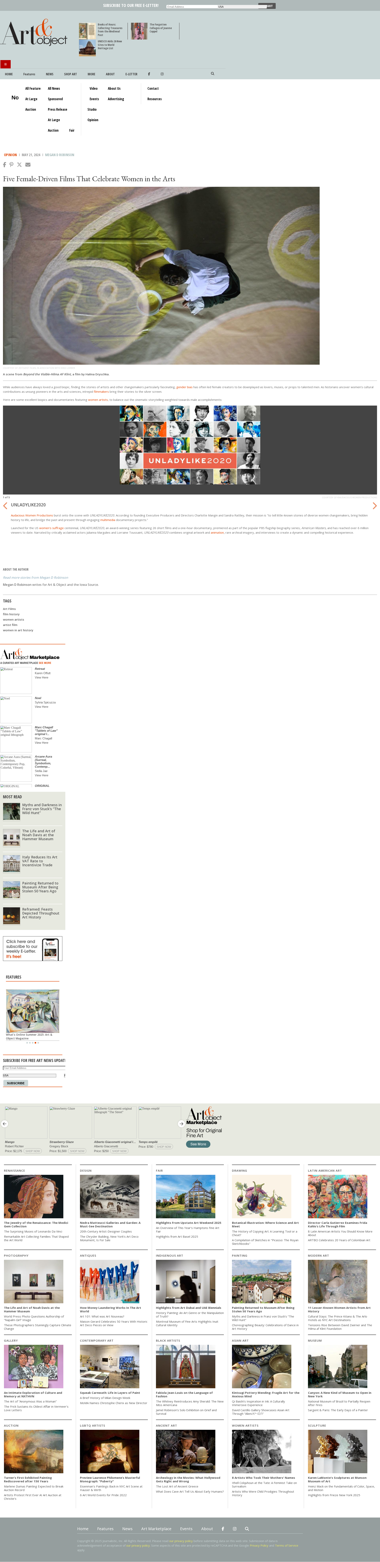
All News (54, 88)
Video (94, 88)
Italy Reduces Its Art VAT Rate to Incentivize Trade (39, 861)
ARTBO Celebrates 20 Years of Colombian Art (339, 1240)
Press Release (57, 109)
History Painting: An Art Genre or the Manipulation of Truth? (190, 1314)
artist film (10, 625)
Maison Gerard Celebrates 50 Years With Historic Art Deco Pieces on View (113, 1323)
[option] (190, 472)
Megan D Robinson (59, 154)
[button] (4, 165)
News (49, 74)
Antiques (88, 1255)
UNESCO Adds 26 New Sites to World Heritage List (110, 44)
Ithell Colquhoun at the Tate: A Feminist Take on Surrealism (264, 1484)
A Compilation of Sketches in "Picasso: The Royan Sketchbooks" (265, 1242)
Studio (92, 109)
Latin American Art (325, 1170)
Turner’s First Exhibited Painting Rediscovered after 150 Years (28, 1479)
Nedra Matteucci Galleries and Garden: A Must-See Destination (110, 1224)
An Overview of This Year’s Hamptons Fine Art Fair (187, 1229)
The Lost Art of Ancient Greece (177, 1486)
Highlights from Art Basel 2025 (177, 1236)
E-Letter (131, 74)
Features (29, 74)
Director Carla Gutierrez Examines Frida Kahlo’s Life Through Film (337, 1224)
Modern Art (318, 1255)
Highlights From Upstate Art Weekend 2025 (188, 1223)
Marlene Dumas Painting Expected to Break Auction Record (33, 1488)
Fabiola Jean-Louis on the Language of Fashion (184, 1394)
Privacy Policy (259, 1545)
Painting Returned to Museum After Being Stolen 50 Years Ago (40, 887)
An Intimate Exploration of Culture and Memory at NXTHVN (33, 1394)
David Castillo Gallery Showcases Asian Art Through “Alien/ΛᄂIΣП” (260, 1412)
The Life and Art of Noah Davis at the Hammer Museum (38, 835)
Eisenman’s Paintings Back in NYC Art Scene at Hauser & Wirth (111, 1488)
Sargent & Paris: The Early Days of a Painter (338, 1410)
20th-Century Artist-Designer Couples (106, 1231)
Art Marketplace (156, 1528)
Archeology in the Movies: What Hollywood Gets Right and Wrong (188, 1479)
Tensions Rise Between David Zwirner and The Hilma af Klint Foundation (340, 1327)
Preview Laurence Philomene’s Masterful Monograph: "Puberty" (110, 1479)
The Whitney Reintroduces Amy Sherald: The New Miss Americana (190, 1403)
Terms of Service (286, 1545)
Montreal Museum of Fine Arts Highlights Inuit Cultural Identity (187, 1323)
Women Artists (245, 1425)
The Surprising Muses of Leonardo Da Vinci (33, 1231)
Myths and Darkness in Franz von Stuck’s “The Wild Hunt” (42, 808)
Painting (239, 1255)
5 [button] (38, 1043)
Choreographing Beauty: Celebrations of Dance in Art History (265, 1327)
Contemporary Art (97, 1340)
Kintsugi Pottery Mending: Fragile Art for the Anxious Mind (265, 1394)
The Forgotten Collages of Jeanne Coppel (161, 28)
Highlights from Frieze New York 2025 (334, 1495)
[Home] (35, 46)
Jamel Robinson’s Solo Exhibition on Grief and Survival (186, 1412)
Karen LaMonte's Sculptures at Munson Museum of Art (337, 1479)
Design (86, 1170)
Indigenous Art (169, 1255)
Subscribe (16, 1083)
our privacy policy (181, 1541)
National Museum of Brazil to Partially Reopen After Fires (339, 1403)
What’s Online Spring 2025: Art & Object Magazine (28, 1036)
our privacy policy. (138, 1545)
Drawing (239, 1170)
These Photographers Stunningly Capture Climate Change (37, 1327)
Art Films (9, 609)
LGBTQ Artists (92, 1425)
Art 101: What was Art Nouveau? (102, 1316)
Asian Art (240, 1340)
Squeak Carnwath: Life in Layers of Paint (110, 1393)
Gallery (11, 1340)
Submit (267, 6)
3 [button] (32, 1043)
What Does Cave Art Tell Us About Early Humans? (190, 1491)
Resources (154, 98)
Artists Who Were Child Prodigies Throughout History (263, 1493)
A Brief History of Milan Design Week (105, 1398)
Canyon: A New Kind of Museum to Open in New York (339, 1394)
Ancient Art (166, 1425)
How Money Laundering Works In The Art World (110, 1309)
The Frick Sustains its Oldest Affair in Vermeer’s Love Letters (36, 1408)
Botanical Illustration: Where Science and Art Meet (265, 1224)
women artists (13, 619)
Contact (153, 88)
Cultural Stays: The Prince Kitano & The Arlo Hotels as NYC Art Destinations (337, 1318)
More (91, 74)
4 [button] (35, 1043)
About (110, 74)
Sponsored (55, 98)
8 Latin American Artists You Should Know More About (340, 1233)
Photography (16, 1255)
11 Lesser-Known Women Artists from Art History (339, 1309)
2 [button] (30, 1043)
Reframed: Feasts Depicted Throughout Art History (40, 913)
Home (9, 74)
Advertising (116, 98)
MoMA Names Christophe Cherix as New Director (113, 1403)
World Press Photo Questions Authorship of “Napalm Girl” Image (34, 1318)
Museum (315, 1340)
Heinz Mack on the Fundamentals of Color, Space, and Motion (341, 1488)
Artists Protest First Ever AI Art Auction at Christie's (32, 1497)
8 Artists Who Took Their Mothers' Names (263, 1478)
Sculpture (317, 1425)
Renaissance (14, 1170)
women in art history (18, 630)
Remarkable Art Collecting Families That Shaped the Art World (36, 1238)
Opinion (92, 119)
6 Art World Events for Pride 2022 (103, 1495)
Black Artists (168, 1340)
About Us (114, 88)
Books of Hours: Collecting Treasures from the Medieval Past (110, 30)
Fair (71, 130)
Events (94, 98)
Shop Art (70, 74)
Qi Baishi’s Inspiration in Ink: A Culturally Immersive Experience (258, 1403)
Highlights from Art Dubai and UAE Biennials (188, 1308)
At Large (31, 98)
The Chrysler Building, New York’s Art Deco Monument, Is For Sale (109, 1238)
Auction (30, 109)
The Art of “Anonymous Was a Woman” (30, 1401)
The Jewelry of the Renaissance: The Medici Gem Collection (36, 1224)
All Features (33, 88)
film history (11, 614)
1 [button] (27, 1043)
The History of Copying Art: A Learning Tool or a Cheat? (264, 1233)
